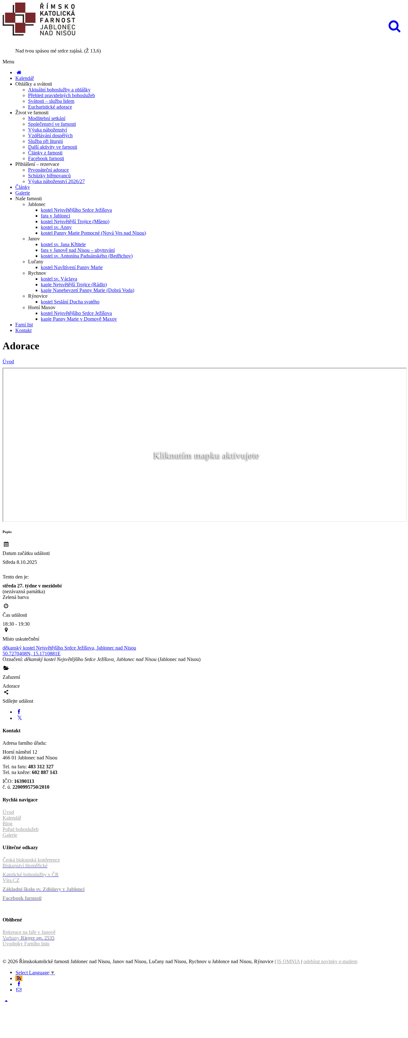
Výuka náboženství (47, 129)
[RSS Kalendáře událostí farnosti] (18, 978)
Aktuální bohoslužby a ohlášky (59, 89)
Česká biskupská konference (31, 860)
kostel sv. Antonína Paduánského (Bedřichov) (87, 256)
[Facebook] (18, 712)
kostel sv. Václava (59, 278)
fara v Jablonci (55, 215)
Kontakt (23, 330)
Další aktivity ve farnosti (52, 147)
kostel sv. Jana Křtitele (63, 244)
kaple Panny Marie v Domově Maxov (79, 319)
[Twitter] (19, 718)
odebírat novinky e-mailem (330, 961)
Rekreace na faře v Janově (29, 932)
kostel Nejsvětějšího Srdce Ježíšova (76, 210)
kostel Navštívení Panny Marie (72, 267)
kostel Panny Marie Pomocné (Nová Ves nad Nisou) (93, 233)
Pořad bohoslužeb (21, 829)
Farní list (24, 324)
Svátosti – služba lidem (51, 101)
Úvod (8, 361)
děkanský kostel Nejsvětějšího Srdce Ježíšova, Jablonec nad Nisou (69, 648)
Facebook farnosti (46, 158)
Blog (7, 823)
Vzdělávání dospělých (50, 135)
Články (22, 187)
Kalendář (24, 78)
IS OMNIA (288, 961)
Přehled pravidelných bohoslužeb (61, 95)
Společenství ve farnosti (52, 124)
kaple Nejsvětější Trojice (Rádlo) (74, 284)
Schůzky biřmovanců (49, 175)
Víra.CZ (11, 880)
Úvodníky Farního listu (26, 943)
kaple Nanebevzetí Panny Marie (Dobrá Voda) (87, 290)
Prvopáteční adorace (48, 170)
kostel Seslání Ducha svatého (70, 301)
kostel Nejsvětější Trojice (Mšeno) (75, 221)
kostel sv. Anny (56, 227)
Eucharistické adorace (50, 107)
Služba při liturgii (45, 141)
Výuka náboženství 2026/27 (56, 181)
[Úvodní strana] (18, 72)
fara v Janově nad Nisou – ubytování (78, 250)
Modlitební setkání (46, 118)
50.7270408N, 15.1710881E (32, 653)
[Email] (18, 989)
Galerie (22, 193)
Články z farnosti (45, 152)
